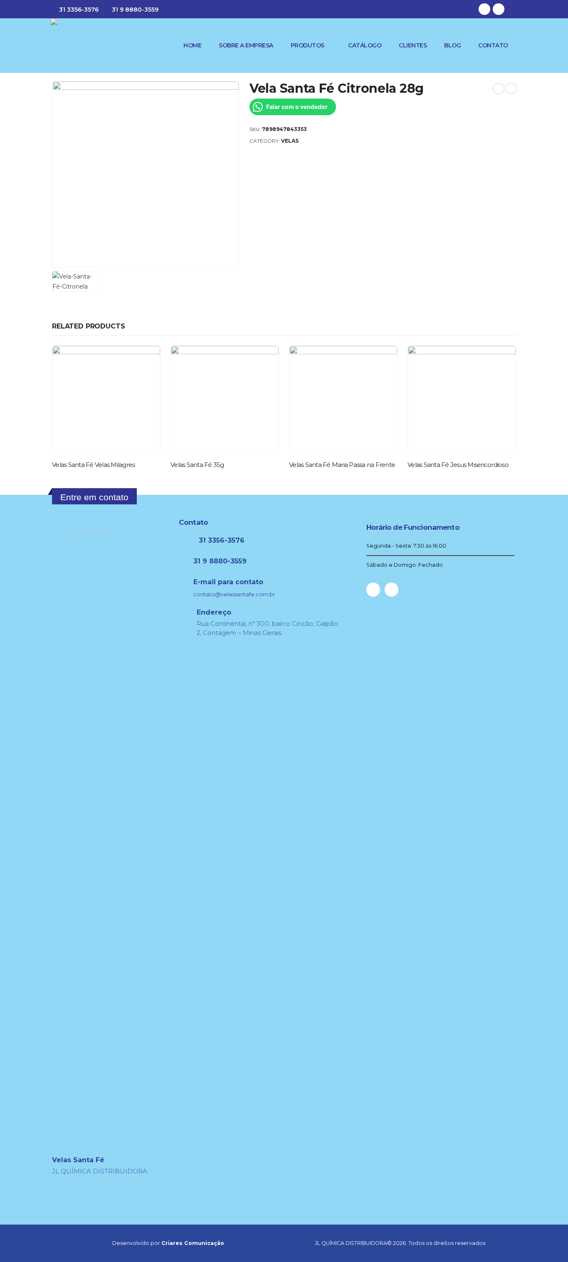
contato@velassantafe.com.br (234, 594)
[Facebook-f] (373, 589)
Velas (290, 141)
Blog (452, 45)
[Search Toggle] (514, 9)
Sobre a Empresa (246, 45)
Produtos (307, 45)
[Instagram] (498, 9)
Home (192, 45)
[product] (106, 400)
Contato (493, 45)
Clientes (413, 45)
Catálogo (364, 45)
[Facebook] (484, 9)
